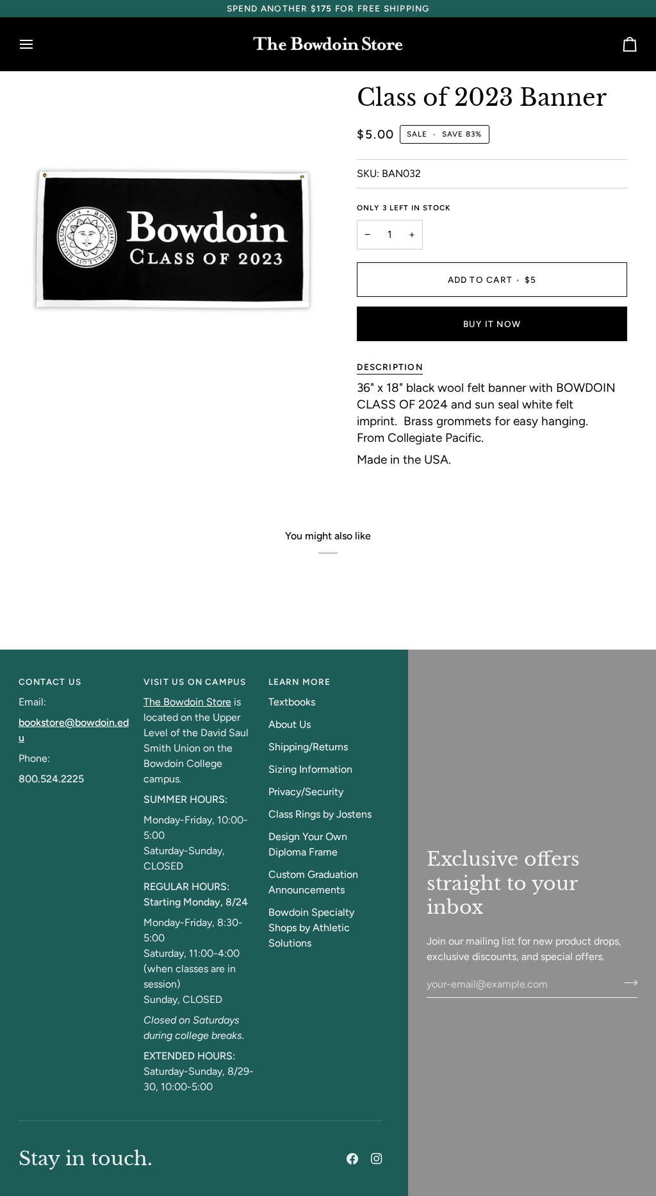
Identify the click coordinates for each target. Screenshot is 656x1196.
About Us (289, 724)
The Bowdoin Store (187, 702)
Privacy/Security (305, 792)
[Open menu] (38, 44)
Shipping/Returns (308, 747)
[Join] (626, 982)
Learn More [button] (299, 682)
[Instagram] (376, 1159)
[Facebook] (352, 1159)
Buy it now (492, 324)
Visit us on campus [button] (195, 682)
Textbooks (291, 702)
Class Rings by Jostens (320, 814)
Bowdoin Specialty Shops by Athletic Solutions (311, 927)
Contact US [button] (50, 682)
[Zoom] (42, 369)
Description (389, 367)
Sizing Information (310, 769)
